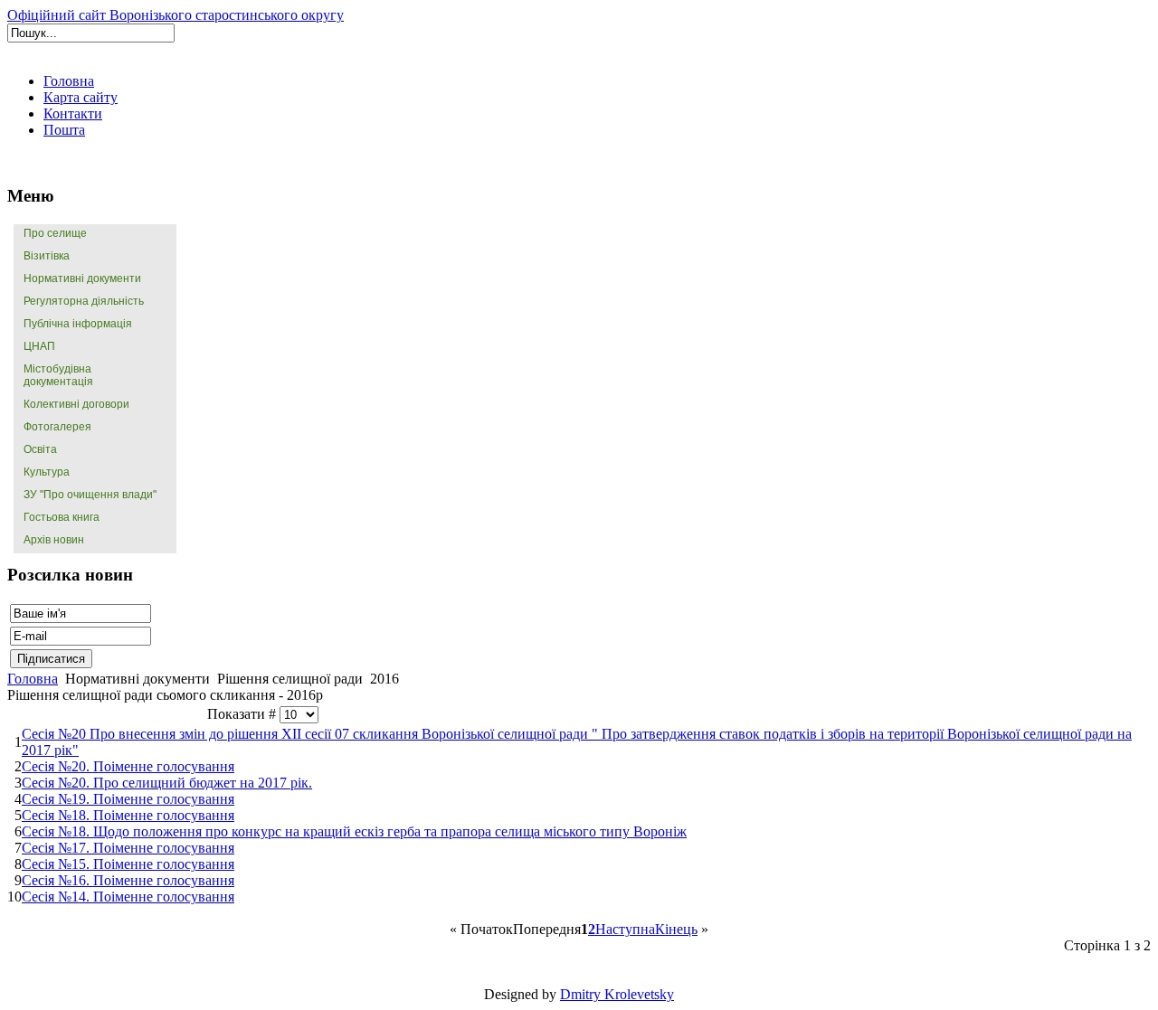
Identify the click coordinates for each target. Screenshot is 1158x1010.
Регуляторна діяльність (84, 301)
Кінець (676, 929)
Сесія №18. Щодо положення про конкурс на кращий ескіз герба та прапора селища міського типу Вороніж (354, 831)
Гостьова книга (62, 517)
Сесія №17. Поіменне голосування (128, 847)
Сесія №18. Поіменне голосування (128, 815)
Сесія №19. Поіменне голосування (128, 799)
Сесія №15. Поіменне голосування (128, 864)
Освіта (40, 449)
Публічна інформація (78, 323)
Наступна (625, 929)
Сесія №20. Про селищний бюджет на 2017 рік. (167, 782)
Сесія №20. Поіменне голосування (128, 766)
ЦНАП (39, 346)
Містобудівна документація (58, 375)
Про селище (55, 233)
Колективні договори (76, 404)
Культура (47, 472)
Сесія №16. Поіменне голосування (128, 880)
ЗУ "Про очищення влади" (90, 494)
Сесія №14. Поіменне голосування (128, 896)
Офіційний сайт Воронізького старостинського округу (175, 15)
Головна (32, 678)
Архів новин (54, 539)
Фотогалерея (57, 426)
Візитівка (47, 256)
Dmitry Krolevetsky (617, 994)
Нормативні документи (82, 278)
